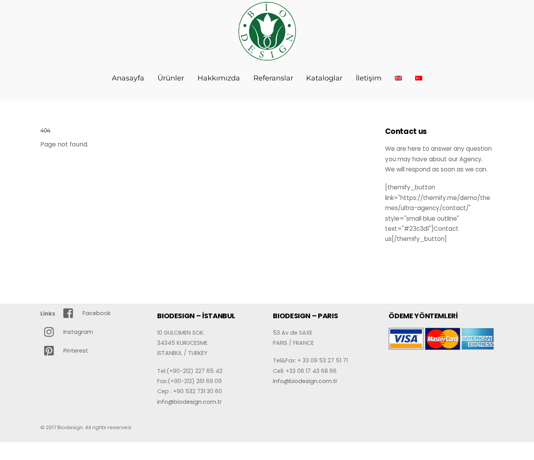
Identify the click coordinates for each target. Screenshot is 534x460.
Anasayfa (128, 78)
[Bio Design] (267, 56)
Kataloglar (324, 78)
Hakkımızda (218, 78)
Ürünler (171, 78)
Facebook (96, 313)
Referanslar (273, 78)
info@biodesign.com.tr (189, 402)
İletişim (369, 78)
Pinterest (75, 351)
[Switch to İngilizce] (398, 78)
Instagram (77, 332)
